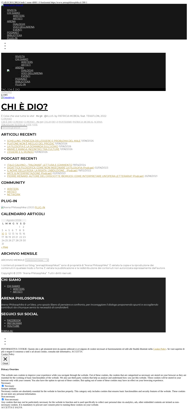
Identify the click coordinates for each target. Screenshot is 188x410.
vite (35, 124)
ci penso (18, 122)
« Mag (4, 247)
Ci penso (6, 119)
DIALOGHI (19, 24)
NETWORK (13, 194)
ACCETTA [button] (77, 351)
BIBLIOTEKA (14, 35)
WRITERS (19, 15)
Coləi (47, 122)
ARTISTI (17, 18)
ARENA (11, 21)
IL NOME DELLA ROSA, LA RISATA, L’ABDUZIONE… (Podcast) (42, 170)
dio (53, 122)
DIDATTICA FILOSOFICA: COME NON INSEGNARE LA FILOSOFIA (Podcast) (50, 167)
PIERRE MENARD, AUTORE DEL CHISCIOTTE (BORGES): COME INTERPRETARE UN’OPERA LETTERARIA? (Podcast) (75, 176)
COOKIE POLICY (16, 344)
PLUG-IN (12, 38)
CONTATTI (13, 43)
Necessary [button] (6, 383)
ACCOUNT (13, 48)
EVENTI (17, 29)
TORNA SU (7, 331)
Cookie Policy (159, 349)
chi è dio (6, 122)
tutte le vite (23, 124)
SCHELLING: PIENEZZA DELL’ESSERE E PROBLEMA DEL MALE (44, 140)
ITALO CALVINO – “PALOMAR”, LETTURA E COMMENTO (39, 165)
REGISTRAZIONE (16, 46)
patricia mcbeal (83, 122)
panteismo (65, 122)
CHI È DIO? (24, 107)
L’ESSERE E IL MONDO (20, 152)
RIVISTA (11, 10)
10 (3, 233)
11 (6, 233)
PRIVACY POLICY (16, 341)
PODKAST (13, 32)
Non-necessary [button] (8, 396)
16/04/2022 (6, 92)
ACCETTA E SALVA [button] (11, 407)
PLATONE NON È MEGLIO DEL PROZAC (30, 143)
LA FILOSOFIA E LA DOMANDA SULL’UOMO (32, 146)
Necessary (9, 386)
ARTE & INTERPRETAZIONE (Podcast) (29, 173)
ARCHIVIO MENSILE (13, 260)
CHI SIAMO (13, 13)
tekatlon (7, 124)
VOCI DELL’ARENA (23, 27)
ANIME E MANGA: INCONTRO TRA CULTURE (33, 149)
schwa (98, 122)
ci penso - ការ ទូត (33, 122)
